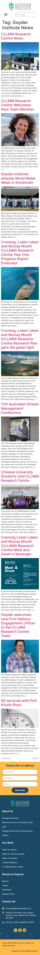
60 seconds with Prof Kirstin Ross (19, 702)
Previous (6, 758)
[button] (6, 15)
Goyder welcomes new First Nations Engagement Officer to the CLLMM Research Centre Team (18, 625)
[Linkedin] (20, 930)
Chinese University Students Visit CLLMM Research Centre (20, 476)
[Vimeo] (24, 930)
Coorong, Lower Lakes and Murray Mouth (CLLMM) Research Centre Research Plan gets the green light (20, 339)
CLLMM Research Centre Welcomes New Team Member (17, 105)
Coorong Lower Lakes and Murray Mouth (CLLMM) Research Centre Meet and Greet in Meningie (19, 545)
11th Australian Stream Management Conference (20, 408)
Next (36, 758)
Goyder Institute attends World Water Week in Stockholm (18, 178)
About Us (7, 811)
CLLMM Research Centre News (16, 36)
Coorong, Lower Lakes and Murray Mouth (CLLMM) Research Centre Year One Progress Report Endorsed (20, 252)
